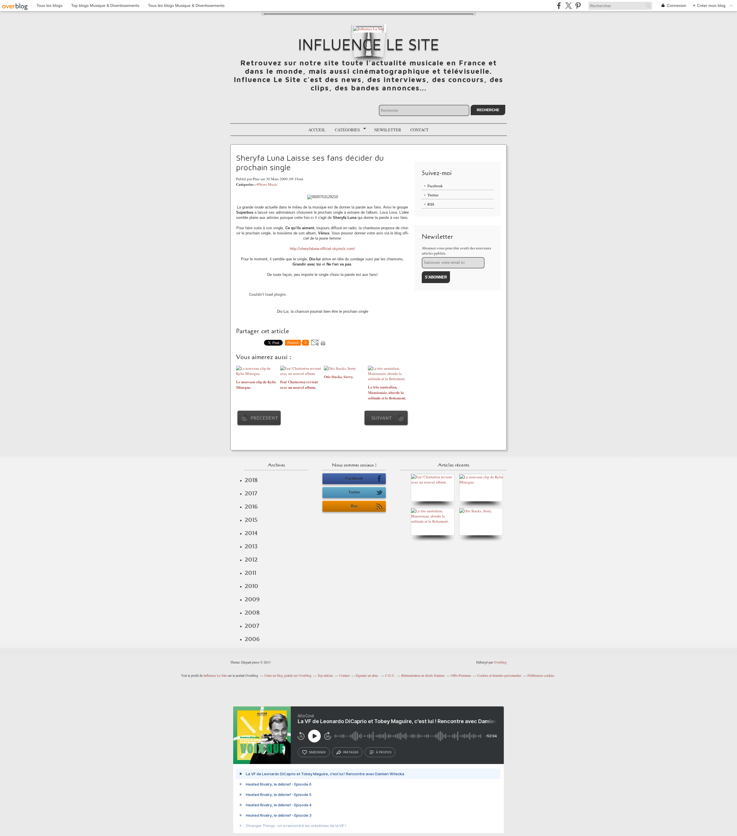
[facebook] (559, 5)
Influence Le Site (368, 44)
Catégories (345, 130)
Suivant (381, 418)
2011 (250, 572)
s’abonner (317, 752)
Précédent (264, 418)
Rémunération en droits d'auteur (423, 675)
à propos (383, 752)
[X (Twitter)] (568, 5)
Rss (354, 506)
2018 (251, 480)
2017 (251, 493)
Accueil (317, 129)
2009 (252, 599)
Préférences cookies (540, 675)
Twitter (433, 195)
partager (350, 752)
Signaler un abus (367, 675)
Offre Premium (461, 675)
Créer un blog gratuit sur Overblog (287, 675)
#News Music (267, 184)
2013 (251, 546)
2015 (251, 519)
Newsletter (387, 129)
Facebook (435, 185)
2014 (251, 533)
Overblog (500, 662)
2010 (251, 586)
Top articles (325, 675)
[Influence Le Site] (368, 28)
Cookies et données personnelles (499, 675)
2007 (252, 625)
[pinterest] (578, 5)
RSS (431, 204)
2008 (252, 612)
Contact (419, 129)
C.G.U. (390, 675)
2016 (251, 506)
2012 (251, 559)
